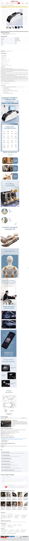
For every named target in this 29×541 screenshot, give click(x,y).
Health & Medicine (5, 5)
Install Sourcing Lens (4, 537)
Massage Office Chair (23, 516)
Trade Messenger (12, 536)
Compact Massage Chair (10, 526)
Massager (8, 5)
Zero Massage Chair (22, 531)
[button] (2, 3)
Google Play (6, 536)
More (1, 534)
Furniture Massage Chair (4, 531)
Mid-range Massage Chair (24, 515)
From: (4, 477)
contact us (27, 6)
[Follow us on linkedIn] (20, 537)
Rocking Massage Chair (10, 516)
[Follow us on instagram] (25, 536)
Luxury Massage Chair (3, 515)
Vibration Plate (9, 517)
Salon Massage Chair (16, 531)
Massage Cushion (17, 439)
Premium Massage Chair (17, 515)
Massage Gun (21, 439)
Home (1, 5)
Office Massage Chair (8, 439)
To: (4, 479)
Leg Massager (14, 438)
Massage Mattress (16, 517)
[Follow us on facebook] (23, 536)
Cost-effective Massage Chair (4, 516)
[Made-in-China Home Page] (14, 1)
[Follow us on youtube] (26, 536)
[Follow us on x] (24, 536)
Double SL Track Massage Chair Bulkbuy (11, 533)
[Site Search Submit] (19, 3)
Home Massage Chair (10, 531)
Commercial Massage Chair (4, 517)
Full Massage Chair (3, 533)
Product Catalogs (11, 513)
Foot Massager (22, 438)
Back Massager (11, 438)
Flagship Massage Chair (10, 515)
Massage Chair (12, 5)
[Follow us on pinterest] (27, 536)
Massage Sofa (13, 439)
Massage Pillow (18, 438)
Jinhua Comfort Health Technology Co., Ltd (7, 33)
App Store (2, 536)
